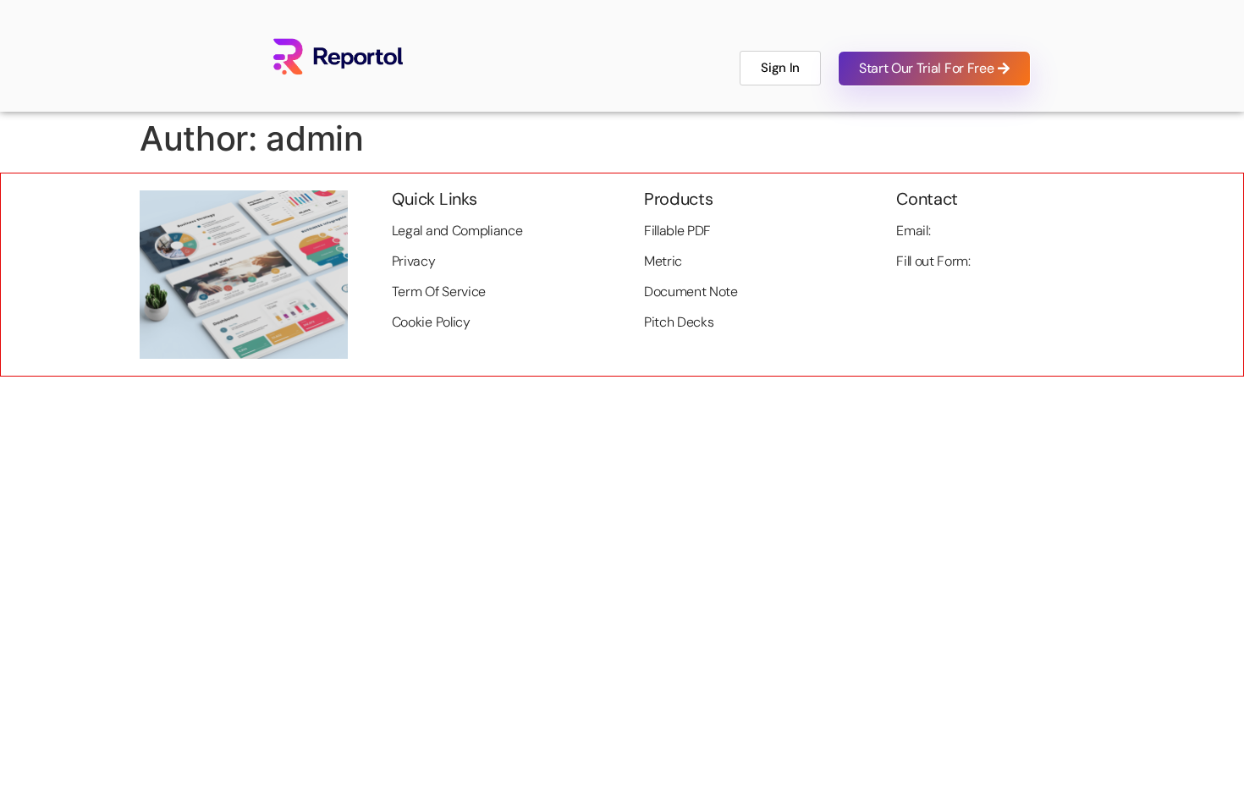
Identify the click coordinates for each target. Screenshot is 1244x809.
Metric (663, 261)
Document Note (691, 291)
